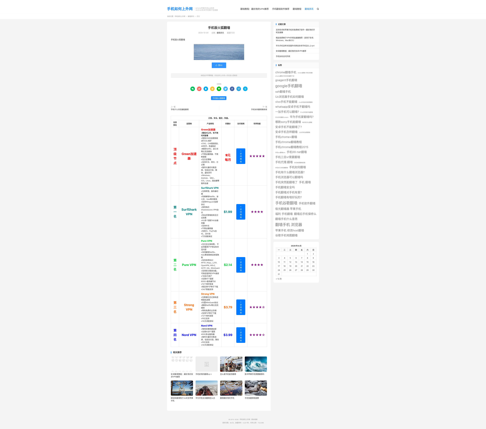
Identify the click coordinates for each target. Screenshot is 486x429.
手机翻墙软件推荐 (280, 9)
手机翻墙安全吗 (285, 187)
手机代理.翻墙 (284, 162)
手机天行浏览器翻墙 (281, 168)
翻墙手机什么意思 (286, 219)
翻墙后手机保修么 (305, 213)
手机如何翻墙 (297, 167)
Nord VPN (206, 325)
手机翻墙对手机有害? (288, 192)
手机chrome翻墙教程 (288, 142)
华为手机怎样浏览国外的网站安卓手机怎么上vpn (295, 46)
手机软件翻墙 (307, 203)
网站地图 (254, 419)
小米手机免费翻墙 (304, 132)
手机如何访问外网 (283, 56)
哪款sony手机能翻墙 (288, 121)
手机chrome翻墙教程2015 (291, 147)
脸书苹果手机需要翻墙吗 (254, 374)
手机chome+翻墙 (286, 137)
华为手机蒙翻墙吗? (301, 116)
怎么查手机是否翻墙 (228, 374)
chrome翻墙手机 (285, 72)
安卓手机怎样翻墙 (286, 131)
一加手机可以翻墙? (287, 111)
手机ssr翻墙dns (280, 152)
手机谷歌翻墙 (286, 203)
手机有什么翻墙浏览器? (290, 172)
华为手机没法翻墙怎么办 (205, 398)
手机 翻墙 (305, 182)
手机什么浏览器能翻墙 (180, 109)
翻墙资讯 (309, 9)
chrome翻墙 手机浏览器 (305, 73)
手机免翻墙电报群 (252, 398)
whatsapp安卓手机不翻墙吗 (292, 106)
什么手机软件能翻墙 (306, 112)
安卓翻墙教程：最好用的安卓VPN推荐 (291, 51)
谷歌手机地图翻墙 (286, 235)
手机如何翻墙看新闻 (259, 109)
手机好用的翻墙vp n (204, 374)
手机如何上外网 (180, 9)
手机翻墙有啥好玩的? (288, 197)
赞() (219, 65)
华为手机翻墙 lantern (281, 117)
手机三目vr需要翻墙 (287, 157)
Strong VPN (208, 293)
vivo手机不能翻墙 (286, 101)
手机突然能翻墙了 (286, 182)
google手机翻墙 (288, 86)
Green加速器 (208, 129)
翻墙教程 (297, 9)
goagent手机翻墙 (286, 80)
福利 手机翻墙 (284, 213)
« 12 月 (279, 279)
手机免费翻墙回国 (299, 162)
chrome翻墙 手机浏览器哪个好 (284, 76)
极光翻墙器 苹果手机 (288, 208)
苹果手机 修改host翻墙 (289, 230)
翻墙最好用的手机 (227, 398)
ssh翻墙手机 (283, 91)
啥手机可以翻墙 (307, 122)
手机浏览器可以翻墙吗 (289, 177)
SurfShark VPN (210, 187)
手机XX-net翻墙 (297, 152)
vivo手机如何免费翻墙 (305, 102)
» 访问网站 (241, 156)
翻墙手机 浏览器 (288, 224)
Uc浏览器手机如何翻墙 (289, 96)
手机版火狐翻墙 (219, 28)
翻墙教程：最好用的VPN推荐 (254, 9)
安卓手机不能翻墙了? (288, 127)
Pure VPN (206, 240)
